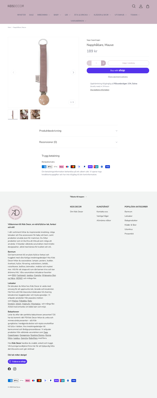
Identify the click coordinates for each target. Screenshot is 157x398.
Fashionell (21, 275)
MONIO (19, 278)
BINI (14, 275)
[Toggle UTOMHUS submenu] (125, 14)
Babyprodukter (131, 220)
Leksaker (128, 216)
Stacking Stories (37, 335)
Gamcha (37, 275)
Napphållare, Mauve (19, 27)
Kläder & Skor (131, 225)
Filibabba (23, 301)
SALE (31, 14)
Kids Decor (16, 387)
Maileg (15, 301)
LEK (66, 14)
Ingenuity (26, 303)
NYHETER (21, 14)
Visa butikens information (99, 90)
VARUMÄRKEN (77, 20)
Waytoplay (35, 303)
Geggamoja (25, 335)
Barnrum (128, 211)
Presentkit (129, 233)
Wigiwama (47, 275)
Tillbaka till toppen (77, 197)
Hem (9, 27)
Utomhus (129, 229)
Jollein (18, 303)
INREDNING (42, 14)
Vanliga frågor (103, 216)
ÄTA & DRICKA (81, 14)
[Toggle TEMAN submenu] (138, 14)
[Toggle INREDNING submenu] (49, 14)
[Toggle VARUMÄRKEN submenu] (85, 20)
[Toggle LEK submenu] (69, 14)
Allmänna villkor (104, 220)
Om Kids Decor (76, 211)
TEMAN (134, 14)
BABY (56, 14)
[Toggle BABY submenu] (60, 14)
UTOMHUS (119, 14)
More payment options (118, 76)
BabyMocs (33, 338)
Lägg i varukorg (128, 63)
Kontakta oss (102, 211)
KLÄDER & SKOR (101, 14)
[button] (147, 6)
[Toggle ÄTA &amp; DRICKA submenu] (89, 14)
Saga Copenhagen (93, 40)
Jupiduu (30, 275)
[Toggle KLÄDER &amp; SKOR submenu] (110, 14)
